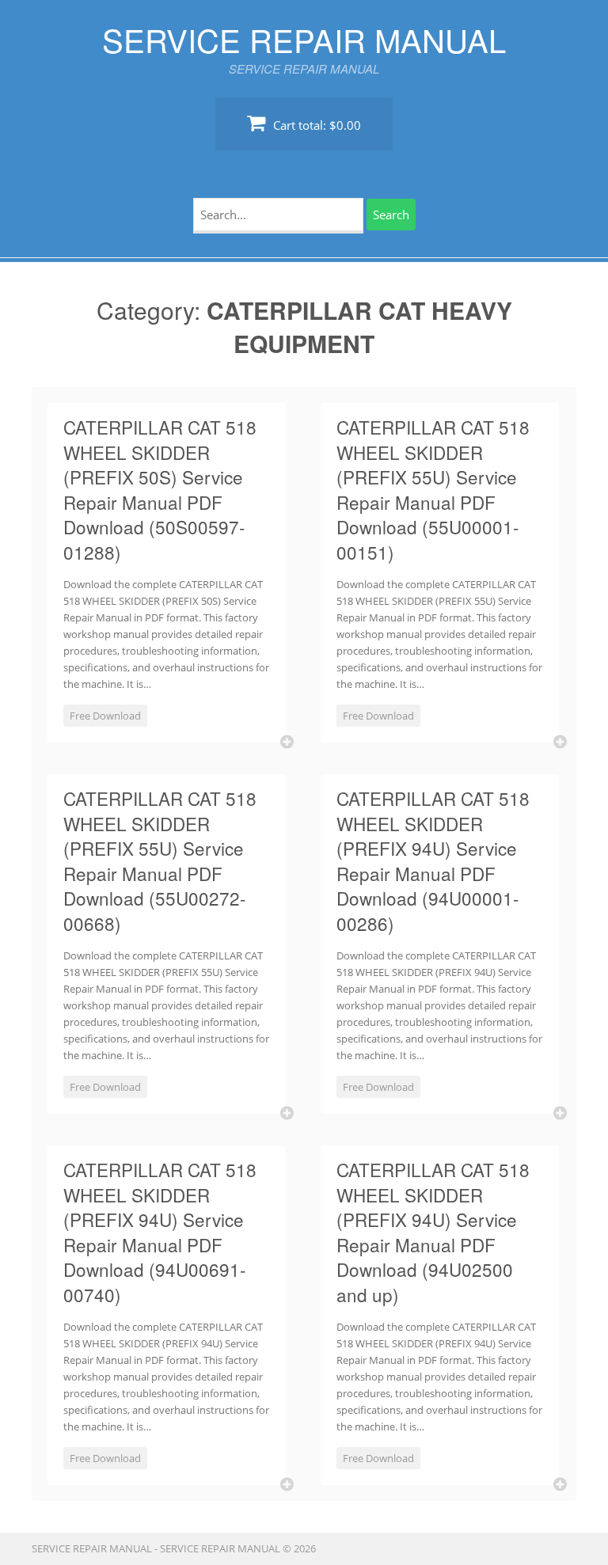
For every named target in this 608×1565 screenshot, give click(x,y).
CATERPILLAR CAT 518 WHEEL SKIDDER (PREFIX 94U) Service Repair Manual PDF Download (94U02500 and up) (433, 1232)
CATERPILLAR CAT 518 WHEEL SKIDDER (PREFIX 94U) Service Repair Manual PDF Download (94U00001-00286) (433, 860)
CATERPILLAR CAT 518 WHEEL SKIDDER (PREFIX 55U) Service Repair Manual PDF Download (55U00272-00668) (159, 860)
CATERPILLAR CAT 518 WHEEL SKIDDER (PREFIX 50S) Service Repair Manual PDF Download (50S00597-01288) (159, 489)
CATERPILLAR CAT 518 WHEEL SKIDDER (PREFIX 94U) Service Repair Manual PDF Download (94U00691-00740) (159, 1232)
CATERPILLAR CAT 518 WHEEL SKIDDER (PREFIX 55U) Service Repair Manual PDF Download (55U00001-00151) (433, 489)
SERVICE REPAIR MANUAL (304, 39)
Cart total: (315, 125)
